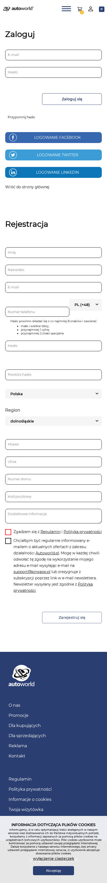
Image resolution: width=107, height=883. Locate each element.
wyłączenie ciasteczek (53, 858)
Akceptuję (53, 871)
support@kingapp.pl (32, 571)
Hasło (12, 72)
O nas (14, 705)
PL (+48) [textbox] (82, 304)
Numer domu (19, 479)
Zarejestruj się (72, 617)
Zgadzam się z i (58, 531)
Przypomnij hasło (21, 117)
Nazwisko (16, 270)
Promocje (19, 715)
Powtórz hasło (19, 374)
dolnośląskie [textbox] (22, 421)
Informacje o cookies (30, 799)
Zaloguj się (72, 99)
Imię (12, 252)
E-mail (13, 55)
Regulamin (51, 531)
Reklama (18, 745)
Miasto (13, 444)
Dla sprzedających (27, 735)
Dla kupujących (25, 725)
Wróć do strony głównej (27, 187)
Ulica (12, 461)
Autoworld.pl (47, 553)
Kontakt (17, 756)
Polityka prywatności (83, 531)
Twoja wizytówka (26, 809)
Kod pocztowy (19, 496)
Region (12, 410)
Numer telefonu (21, 312)
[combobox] (85, 304)
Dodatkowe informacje (27, 514)
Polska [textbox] (16, 394)
